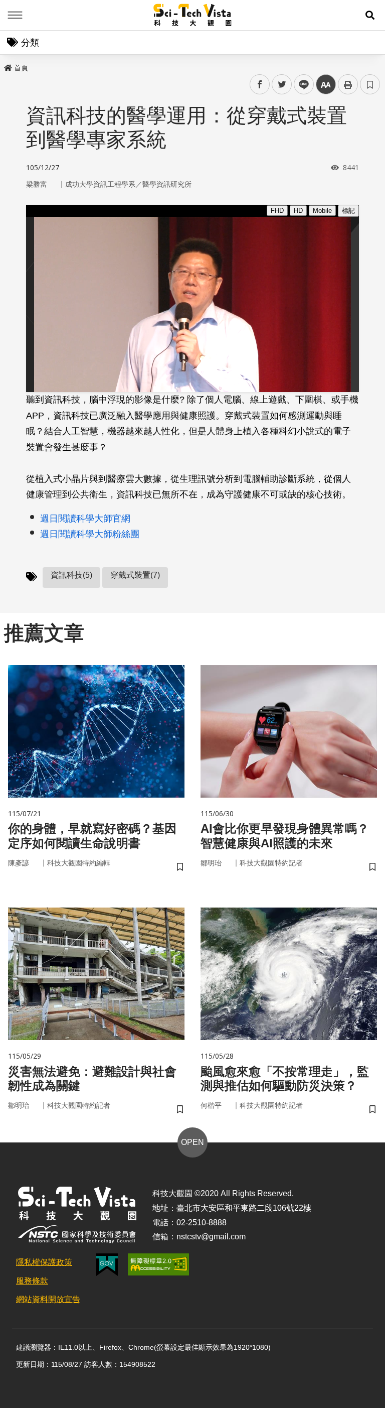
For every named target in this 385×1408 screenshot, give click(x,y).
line (300, 84)
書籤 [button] (370, 84)
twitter (282, 84)
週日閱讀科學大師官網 (85, 519)
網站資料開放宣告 (48, 1299)
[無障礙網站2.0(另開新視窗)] (158, 1264)
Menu (15, 15)
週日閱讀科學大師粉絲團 (89, 534)
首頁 (21, 68)
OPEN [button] (192, 1142)
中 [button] (326, 84)
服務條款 (32, 1280)
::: (7, 66)
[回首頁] (193, 15)
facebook (260, 84)
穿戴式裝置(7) (135, 575)
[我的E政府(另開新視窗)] (107, 1264)
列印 (348, 84)
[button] (370, 15)
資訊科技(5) (71, 575)
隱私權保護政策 (44, 1262)
